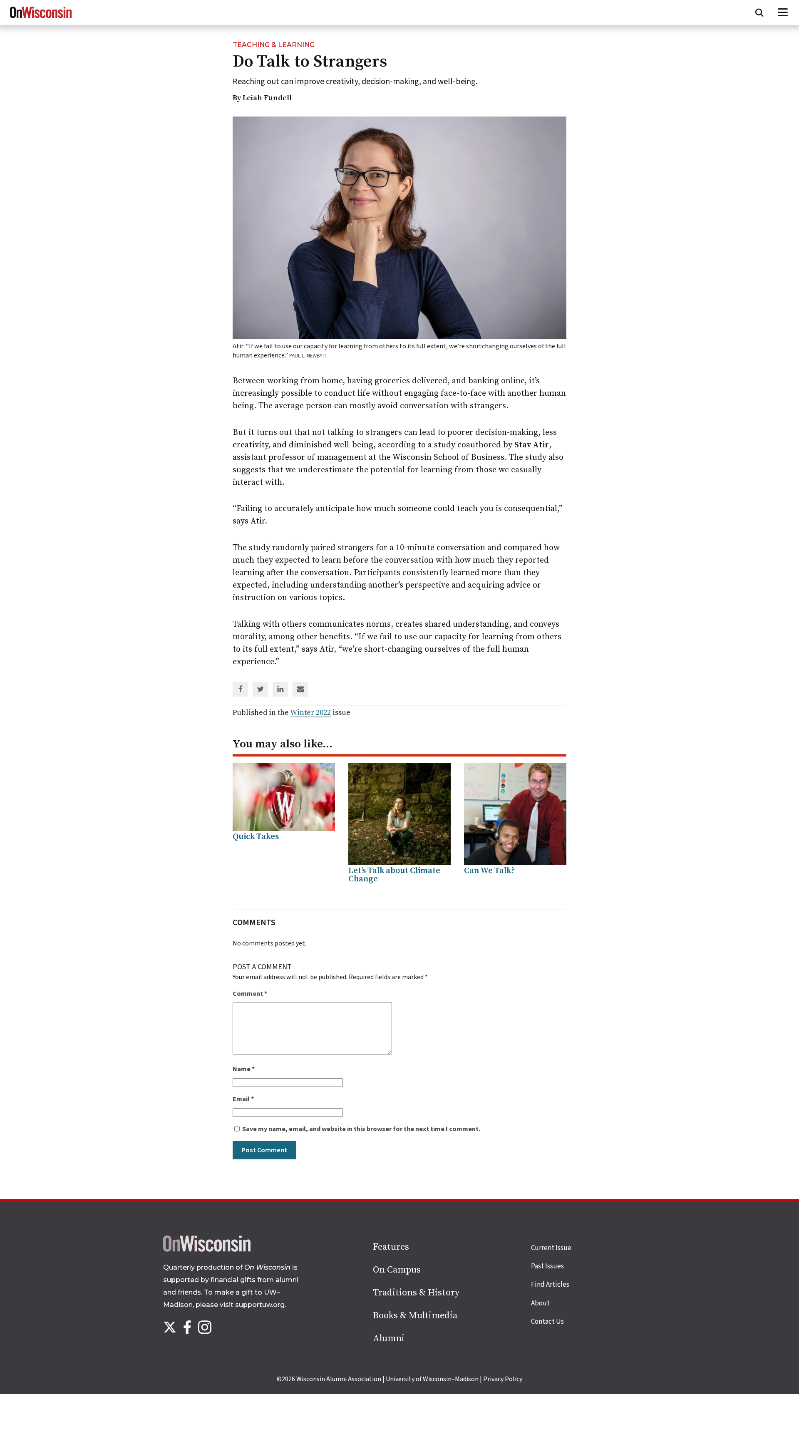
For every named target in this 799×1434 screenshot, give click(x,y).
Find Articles (550, 1285)
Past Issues (547, 1266)
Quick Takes (256, 836)
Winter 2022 (310, 712)
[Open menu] (783, 12)
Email (243, 1099)
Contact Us (547, 1322)
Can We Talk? (489, 871)
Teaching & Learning (274, 45)
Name (244, 1069)
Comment (250, 993)
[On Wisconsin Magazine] (41, 18)
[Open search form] (759, 12)
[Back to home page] (207, 1249)
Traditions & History (416, 1292)
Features (391, 1247)
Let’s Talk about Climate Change (394, 875)
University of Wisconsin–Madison (432, 1379)
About (540, 1303)
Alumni (388, 1338)
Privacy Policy (502, 1379)
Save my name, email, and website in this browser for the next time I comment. (361, 1129)
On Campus (397, 1269)
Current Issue (551, 1248)
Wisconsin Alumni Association (338, 1379)
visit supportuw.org (252, 1305)
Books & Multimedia (415, 1315)
